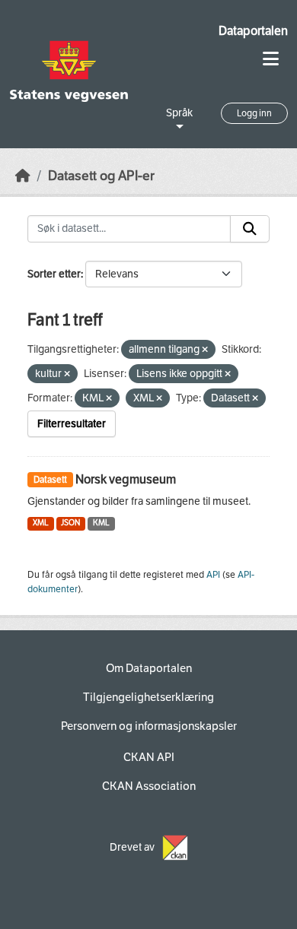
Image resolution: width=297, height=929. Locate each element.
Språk (179, 112)
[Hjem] (22, 176)
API (213, 574)
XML (41, 523)
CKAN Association (149, 786)
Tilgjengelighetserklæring (148, 697)
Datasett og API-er (101, 176)
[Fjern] (205, 350)
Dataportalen (253, 31)
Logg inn (254, 113)
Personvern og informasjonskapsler (149, 726)
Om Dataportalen (149, 668)
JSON (70, 523)
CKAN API (148, 757)
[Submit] (250, 229)
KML (101, 523)
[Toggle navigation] (271, 58)
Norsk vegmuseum (125, 479)
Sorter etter (54, 274)
